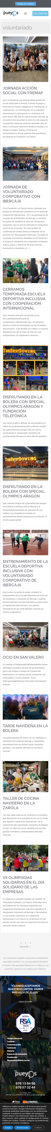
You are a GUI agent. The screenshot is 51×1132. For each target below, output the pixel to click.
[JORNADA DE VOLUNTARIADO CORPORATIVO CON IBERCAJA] (25, 164)
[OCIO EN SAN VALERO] (25, 636)
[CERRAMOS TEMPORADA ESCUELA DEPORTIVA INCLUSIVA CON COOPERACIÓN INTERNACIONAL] (25, 270)
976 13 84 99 (25, 1083)
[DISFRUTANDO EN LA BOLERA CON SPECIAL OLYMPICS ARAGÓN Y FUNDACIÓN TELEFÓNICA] (25, 368)
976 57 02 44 (25, 1087)
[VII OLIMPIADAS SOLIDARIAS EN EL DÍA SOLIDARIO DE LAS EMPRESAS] (25, 858)
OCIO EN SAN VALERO (23, 657)
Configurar (38, 1128)
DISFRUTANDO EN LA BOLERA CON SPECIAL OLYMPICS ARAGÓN (24, 491)
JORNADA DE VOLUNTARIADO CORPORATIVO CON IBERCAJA (21, 194)
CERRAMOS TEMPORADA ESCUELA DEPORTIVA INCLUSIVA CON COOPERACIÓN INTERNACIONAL (24, 298)
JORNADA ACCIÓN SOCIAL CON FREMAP (23, 90)
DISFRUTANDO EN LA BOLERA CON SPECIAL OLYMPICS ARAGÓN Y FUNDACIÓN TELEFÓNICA (24, 406)
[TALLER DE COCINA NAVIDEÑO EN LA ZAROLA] (25, 776)
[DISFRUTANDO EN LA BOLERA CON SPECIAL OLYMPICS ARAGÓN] (25, 463)
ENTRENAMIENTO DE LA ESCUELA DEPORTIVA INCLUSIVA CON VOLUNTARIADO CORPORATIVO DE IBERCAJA (25, 573)
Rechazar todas (22, 1128)
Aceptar (8, 1128)
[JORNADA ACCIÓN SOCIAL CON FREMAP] (25, 59)
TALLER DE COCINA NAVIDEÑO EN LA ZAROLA (21, 803)
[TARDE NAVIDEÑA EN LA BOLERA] (25, 707)
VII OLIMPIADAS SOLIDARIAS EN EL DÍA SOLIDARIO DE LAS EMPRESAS (23, 884)
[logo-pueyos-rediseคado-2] (10, 11)
